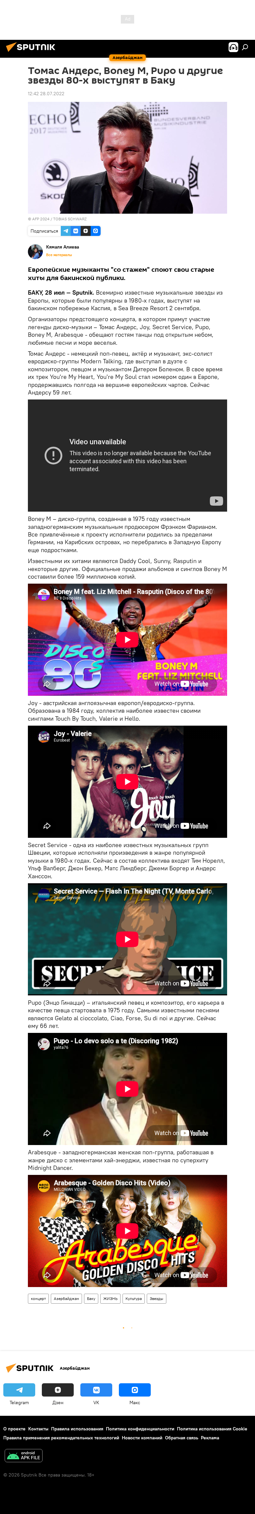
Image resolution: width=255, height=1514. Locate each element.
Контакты (38, 1429)
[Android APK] (23, 1456)
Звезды (156, 1298)
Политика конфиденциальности (140, 1429)
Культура (134, 1298)
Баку (91, 1298)
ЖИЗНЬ (110, 1298)
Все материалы (59, 254)
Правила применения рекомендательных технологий (61, 1438)
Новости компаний (142, 1438)
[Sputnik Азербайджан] (32, 53)
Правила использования (77, 1429)
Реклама (210, 1438)
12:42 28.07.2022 (46, 94)
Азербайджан (66, 1298)
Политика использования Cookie (212, 1429)
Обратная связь (181, 1438)
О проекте (14, 1429)
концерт (38, 1298)
